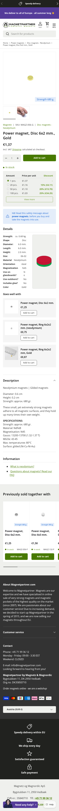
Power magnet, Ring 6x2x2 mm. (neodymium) (36, 326)
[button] (47, 25)
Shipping (16, 149)
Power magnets (17, 43)
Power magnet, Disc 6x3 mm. (40, 532)
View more (29, 199)
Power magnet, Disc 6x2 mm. (37, 303)
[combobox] (29, 33)
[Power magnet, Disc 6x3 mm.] (42, 514)
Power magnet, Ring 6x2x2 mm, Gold (36, 351)
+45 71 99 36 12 (43, 798)
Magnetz (7, 124)
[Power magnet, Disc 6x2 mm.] (16, 514)
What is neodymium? (22, 466)
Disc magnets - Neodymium (38, 43)
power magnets (20, 216)
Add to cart (39, 157)
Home (5, 43)
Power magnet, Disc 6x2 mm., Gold (17, 45)
